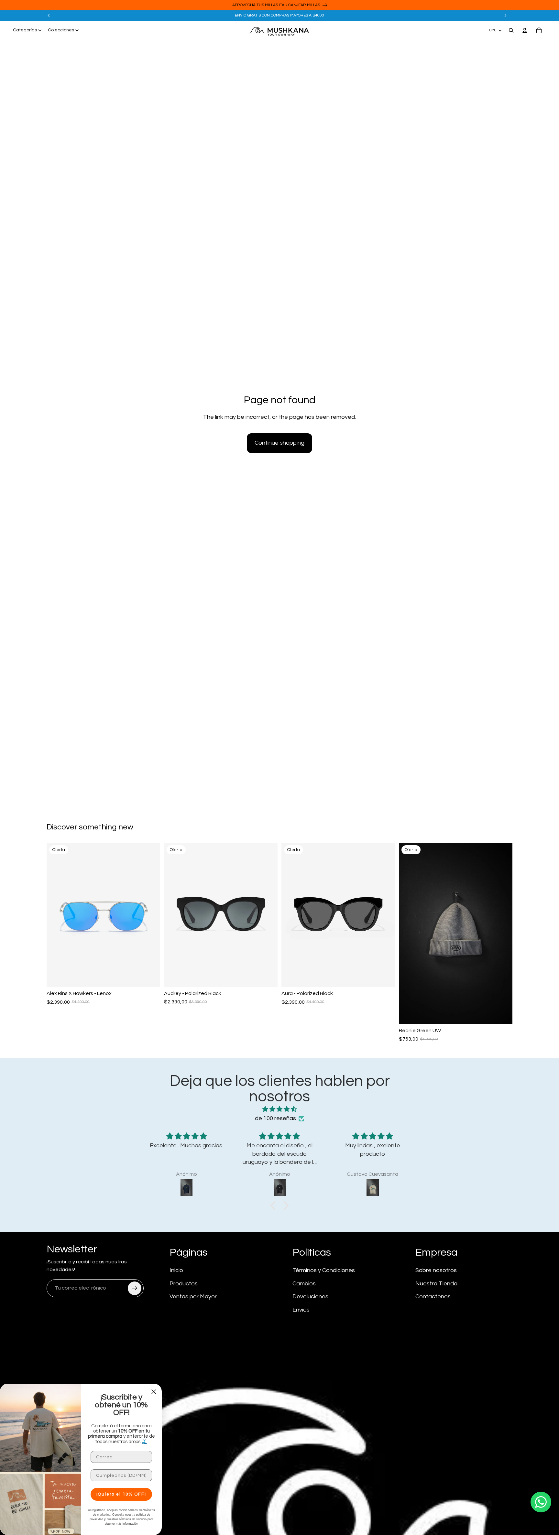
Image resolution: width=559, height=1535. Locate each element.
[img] (279, 1109)
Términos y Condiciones (323, 1270)
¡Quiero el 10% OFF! (121, 1494)
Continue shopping (279, 443)
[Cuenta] (525, 30)
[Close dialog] (154, 1392)
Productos (184, 1284)
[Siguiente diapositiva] (505, 15)
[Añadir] (150, 977)
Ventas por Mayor (193, 1296)
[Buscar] (511, 30)
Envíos (301, 1310)
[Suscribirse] (134, 1288)
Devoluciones (310, 1296)
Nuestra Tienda (436, 1284)
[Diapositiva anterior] (49, 15)
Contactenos (433, 1296)
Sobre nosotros (436, 1270)
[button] (274, 1205)
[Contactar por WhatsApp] (541, 1502)
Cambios (304, 1284)
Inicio (176, 1270)
